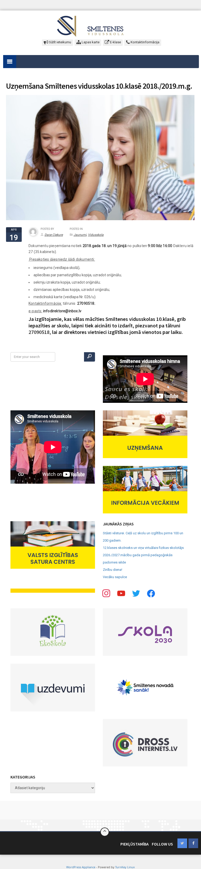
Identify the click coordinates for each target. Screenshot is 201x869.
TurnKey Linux (125, 867)
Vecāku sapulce (115, 577)
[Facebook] (106, 593)
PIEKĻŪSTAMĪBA (134, 844)
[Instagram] (136, 593)
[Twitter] (121, 593)
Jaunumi (80, 235)
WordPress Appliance (80, 867)
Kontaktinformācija (144, 42)
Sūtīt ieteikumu (59, 42)
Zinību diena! (112, 570)
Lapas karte (90, 42)
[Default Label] (151, 593)
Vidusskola (96, 235)
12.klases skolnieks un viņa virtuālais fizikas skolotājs (143, 548)
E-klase (115, 42)
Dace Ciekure (53, 235)
